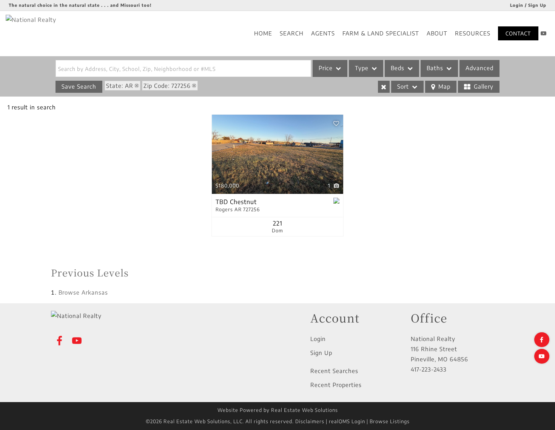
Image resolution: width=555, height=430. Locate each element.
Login (318, 338)
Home (263, 33)
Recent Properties (336, 384)
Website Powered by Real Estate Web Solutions (277, 410)
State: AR (119, 85)
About (437, 33)
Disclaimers (309, 421)
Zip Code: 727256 (167, 85)
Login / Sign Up (528, 5)
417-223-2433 (429, 369)
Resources (472, 33)
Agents (323, 33)
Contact (518, 33)
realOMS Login (347, 421)
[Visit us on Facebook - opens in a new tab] (541, 339)
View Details (277, 154)
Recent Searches (334, 370)
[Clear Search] (384, 87)
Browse (83, 292)
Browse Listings (390, 421)
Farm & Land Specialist (380, 33)
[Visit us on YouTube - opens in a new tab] (544, 33)
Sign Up (321, 352)
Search (292, 33)
